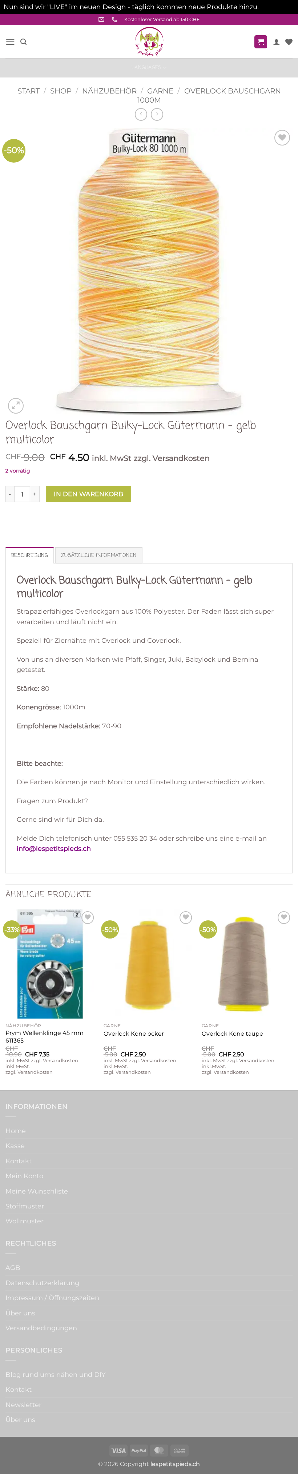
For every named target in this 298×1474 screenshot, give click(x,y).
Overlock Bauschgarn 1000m (209, 95)
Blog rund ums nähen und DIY (55, 1374)
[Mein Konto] (276, 42)
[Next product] (141, 114)
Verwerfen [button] (277, 7)
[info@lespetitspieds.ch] (102, 19)
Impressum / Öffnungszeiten (52, 1298)
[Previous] (5, 999)
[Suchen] (23, 42)
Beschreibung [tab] (29, 555)
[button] (10, 41)
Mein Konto (24, 1176)
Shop (61, 90)
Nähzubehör (109, 90)
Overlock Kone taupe (232, 1033)
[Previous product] (157, 114)
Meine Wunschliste (36, 1191)
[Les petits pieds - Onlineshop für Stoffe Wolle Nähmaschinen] (149, 41)
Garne (160, 90)
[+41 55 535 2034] (115, 19)
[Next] (292, 999)
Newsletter (23, 1405)
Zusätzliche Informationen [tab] (99, 555)
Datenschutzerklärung (42, 1283)
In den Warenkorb (88, 494)
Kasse (15, 1146)
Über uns (20, 1313)
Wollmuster (24, 1221)
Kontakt (18, 1161)
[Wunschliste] (289, 42)
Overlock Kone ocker (134, 1033)
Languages (147, 68)
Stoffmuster (24, 1206)
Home (15, 1131)
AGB (12, 1267)
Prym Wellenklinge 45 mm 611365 (44, 1036)
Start (28, 90)
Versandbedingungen (41, 1328)
